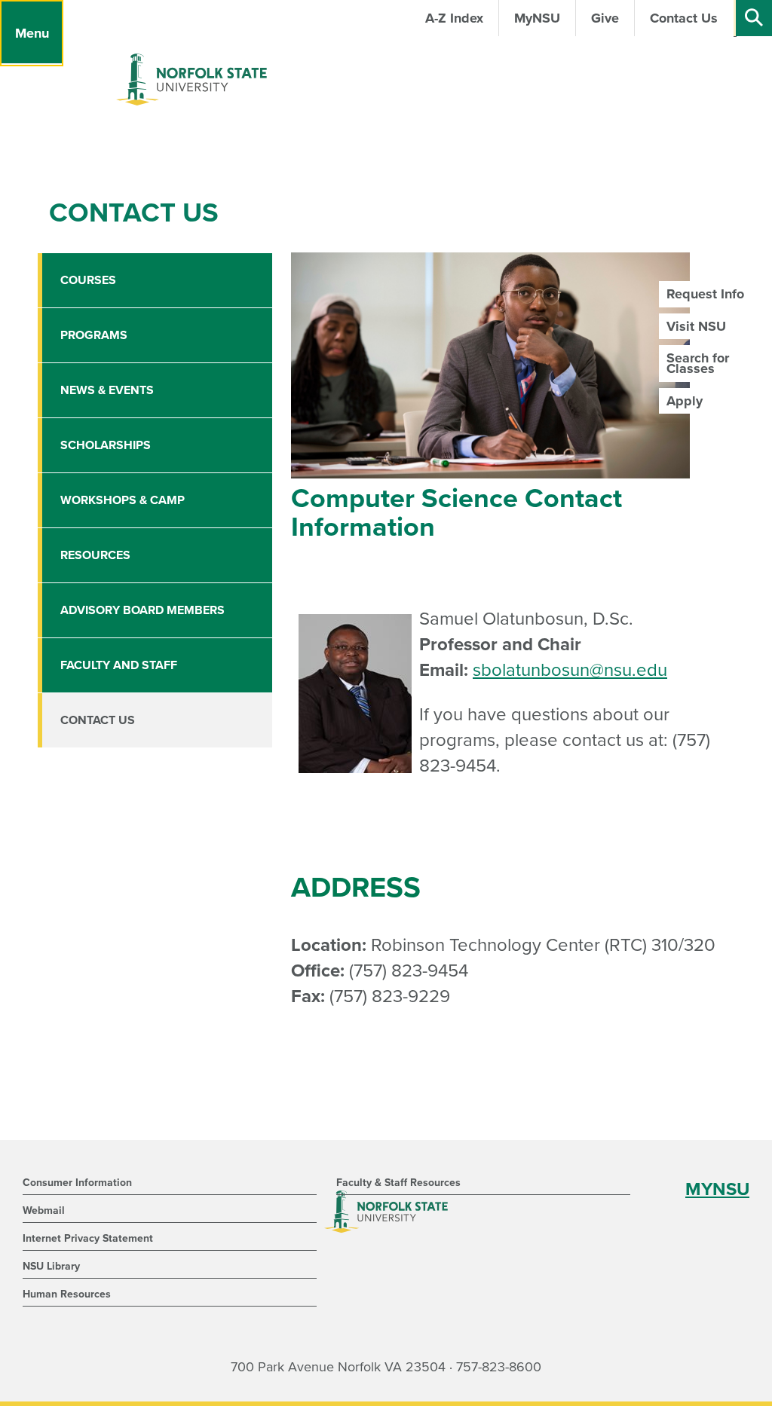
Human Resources (67, 1294)
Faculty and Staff (118, 665)
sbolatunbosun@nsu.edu (570, 670)
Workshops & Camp (122, 500)
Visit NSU (696, 326)
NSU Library (51, 1266)
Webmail (44, 1210)
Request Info (705, 294)
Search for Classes (697, 363)
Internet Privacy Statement (88, 1238)
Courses (88, 280)
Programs (93, 335)
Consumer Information (77, 1182)
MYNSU (717, 1189)
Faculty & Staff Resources (398, 1182)
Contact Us (97, 720)
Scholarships (105, 445)
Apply (684, 401)
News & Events (107, 390)
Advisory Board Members (142, 610)
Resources (95, 555)
